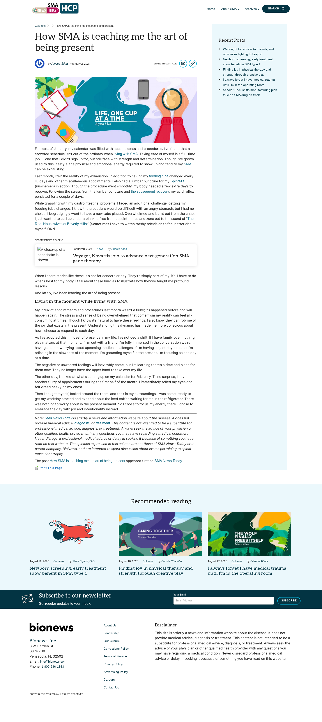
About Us (110, 625)
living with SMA (126, 154)
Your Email (179, 594)
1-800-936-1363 (52, 666)
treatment (103, 423)
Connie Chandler (171, 561)
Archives (251, 9)
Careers (109, 679)
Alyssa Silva (59, 63)
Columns (40, 25)
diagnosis (82, 423)
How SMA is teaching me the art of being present (87, 461)
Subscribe (289, 600)
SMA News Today (58, 418)
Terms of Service (115, 656)
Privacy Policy (113, 664)
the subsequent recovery (150, 191)
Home (211, 9)
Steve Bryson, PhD (83, 561)
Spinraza (177, 181)
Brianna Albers (259, 561)
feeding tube (158, 176)
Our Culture (112, 641)
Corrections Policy (116, 648)
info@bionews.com (53, 661)
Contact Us (111, 687)
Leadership (111, 633)
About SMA (229, 9)
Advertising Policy (116, 672)
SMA (187, 164)
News (100, 249)
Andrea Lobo (119, 249)
